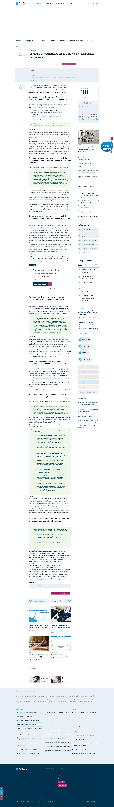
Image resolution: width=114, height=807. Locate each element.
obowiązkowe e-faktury (54, 701)
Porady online (86, 359)
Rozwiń (32, 80)
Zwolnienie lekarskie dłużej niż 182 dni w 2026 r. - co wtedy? (90, 201)
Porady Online (38, 3)
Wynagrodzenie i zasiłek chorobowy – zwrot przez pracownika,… (88, 325)
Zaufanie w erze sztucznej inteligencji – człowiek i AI (57, 726)
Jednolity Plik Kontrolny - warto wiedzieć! (83, 739)
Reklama (49, 3)
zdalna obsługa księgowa (29, 701)
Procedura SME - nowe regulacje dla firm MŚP (84, 722)
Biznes (18, 41)
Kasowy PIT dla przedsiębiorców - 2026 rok (27, 734)
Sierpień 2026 (88, 103)
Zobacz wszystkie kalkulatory (85, 252)
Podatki (42, 41)
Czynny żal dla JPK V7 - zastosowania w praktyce (56, 718)
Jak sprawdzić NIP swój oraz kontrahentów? (27, 712)
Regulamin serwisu (29, 798)
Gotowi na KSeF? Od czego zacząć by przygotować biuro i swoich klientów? (48, 586)
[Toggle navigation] (97, 3)
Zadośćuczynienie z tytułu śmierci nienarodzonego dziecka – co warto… (87, 321)
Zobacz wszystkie (82, 180)
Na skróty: (33, 70)
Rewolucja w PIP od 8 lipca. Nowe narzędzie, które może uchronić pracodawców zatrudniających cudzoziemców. (88, 404)
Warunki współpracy (39, 798)
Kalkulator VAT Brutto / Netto (89, 248)
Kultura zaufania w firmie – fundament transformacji (57, 742)
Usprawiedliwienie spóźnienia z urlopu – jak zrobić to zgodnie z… (88, 329)
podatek (61, 550)
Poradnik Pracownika (48, 772)
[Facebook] (1, 788)
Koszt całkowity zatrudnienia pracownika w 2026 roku (57, 722)
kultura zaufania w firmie (57, 698)
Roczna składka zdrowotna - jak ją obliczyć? (27, 724)
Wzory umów (86, 346)
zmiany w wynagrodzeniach (72, 699)
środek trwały (70, 695)
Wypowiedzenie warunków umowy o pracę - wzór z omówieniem (88, 271)
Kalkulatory (86, 340)
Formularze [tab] (95, 264)
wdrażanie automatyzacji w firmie (71, 698)
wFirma (45, 774)
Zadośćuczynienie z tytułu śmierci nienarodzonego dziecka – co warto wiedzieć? (86, 165)
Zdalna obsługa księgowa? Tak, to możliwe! (84, 735)
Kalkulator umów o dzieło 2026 (89, 244)
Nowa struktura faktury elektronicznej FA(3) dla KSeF (86, 718)
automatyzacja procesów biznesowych (25, 698)
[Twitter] (1, 791)
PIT (65, 550)
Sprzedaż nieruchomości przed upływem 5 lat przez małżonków (46, 672)
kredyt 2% (63, 701)
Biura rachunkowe (76, 41)
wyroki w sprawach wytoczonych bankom (77, 701)
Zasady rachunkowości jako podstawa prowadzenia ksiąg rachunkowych (60, 627)
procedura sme (60, 699)
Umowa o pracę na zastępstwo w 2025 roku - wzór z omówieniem (89, 289)
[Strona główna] (16, 46)
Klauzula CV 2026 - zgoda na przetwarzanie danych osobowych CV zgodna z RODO (89, 195)
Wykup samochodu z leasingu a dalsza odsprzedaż (29, 720)
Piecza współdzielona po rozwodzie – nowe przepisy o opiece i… (88, 318)
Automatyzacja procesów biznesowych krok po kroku (57, 734)
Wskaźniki (85, 353)
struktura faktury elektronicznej (48, 699)
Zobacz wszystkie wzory (84, 304)
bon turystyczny (25, 703)
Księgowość (30, 41)
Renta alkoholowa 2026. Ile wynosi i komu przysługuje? (89, 206)
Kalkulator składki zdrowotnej (89, 240)
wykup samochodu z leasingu (39, 695)
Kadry (62, 41)
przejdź (107, 149)
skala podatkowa (29, 696)
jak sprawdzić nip (20, 695)
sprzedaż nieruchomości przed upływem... (39, 64)
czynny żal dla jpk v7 (46, 696)
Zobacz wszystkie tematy (36, 703)
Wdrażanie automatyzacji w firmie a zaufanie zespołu (57, 746)
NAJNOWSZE (80, 144)
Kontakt (59, 772)
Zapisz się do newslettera (69, 64)
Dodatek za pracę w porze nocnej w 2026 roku (89, 212)
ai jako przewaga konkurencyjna (43, 698)
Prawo (52, 41)
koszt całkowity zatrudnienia (58, 696)
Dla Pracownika (82, 308)
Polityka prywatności (20, 798)
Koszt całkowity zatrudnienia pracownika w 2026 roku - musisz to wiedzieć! (38, 657)
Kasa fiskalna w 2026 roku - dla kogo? (26, 716)
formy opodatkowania (80, 695)
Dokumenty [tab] (87, 264)
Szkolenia (71, 3)
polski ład (90, 701)
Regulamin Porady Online (51, 798)
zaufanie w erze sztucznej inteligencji (75, 696)
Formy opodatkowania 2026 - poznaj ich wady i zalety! (29, 749)
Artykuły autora (22, 55)
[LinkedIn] (1, 793)
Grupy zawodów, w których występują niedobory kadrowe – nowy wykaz (88, 149)
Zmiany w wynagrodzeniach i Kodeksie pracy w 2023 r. (86, 726)
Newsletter (61, 781)
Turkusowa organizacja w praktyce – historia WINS (57, 730)
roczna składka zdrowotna (53, 695)
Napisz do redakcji (62, 785)
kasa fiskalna (28, 695)
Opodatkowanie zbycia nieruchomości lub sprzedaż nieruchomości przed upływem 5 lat (50, 72)
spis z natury (37, 696)
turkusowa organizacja (90, 696)
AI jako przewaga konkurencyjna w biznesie (55, 738)
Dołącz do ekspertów (62, 775)
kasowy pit (63, 695)
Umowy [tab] (80, 264)
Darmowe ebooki (60, 3)
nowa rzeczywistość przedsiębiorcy (89, 698)
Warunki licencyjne (61, 798)
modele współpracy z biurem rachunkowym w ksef (28, 699)
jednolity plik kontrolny (42, 701)
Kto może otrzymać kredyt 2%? (81, 749)
